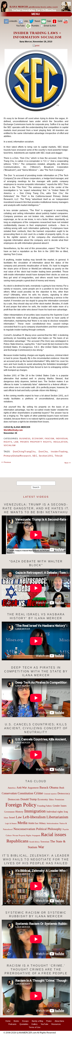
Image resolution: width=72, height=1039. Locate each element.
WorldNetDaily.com (13, 430)
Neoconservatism (24, 829)
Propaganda (36, 835)
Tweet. (37, 21)
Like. (25, 21)
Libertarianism (57, 817)
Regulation (60, 442)
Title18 (59, 456)
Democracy (63, 793)
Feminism (59, 799)
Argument (33, 787)
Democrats (14, 799)
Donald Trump (28, 799)
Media (22, 823)
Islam (6, 818)
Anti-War (21, 787)
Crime (38, 793)
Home (7, 1021)
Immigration (35, 811)
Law (16, 442)
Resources (56, 1024)
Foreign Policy (20, 805)
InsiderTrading (59, 451)
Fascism (49, 438)
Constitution (25, 793)
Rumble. (35, 25)
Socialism (10, 445)
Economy (37, 438)
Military (42, 823)
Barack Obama (48, 787)
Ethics (51, 799)
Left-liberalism (34, 817)
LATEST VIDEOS (36, 496)
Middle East (33, 823)
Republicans (17, 840)
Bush (61, 787)
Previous (6, 462)
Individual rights (54, 811)
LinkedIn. (13, 21)
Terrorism (44, 841)
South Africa (34, 842)
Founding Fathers (44, 806)
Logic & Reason (11, 823)
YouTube (44, 1024)
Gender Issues (59, 805)
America (12, 787)
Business (24, 438)
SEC (34, 456)
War (41, 847)
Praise (49, 1021)
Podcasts (12, 1024)
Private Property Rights (36, 442)
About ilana (59, 1021)
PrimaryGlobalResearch (17, 456)
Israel (12, 817)
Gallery (34, 1024)
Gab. (48, 21)
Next (67, 463)
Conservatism (9, 793)
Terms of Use (34, 1027)
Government (9, 812)
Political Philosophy (49, 829)
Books (16, 1021)
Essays (25, 1021)
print (37, 45)
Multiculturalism (53, 823)
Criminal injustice (50, 794)
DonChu (43, 451)
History (19, 811)
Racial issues (53, 834)
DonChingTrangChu (24, 451)
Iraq (66, 811)
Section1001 (46, 456)
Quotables (24, 1024)
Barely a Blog (37, 1021)
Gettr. (60, 21)
